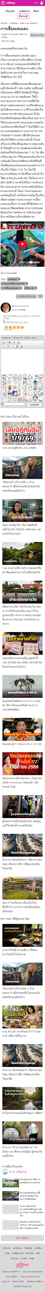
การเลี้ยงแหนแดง (10, 288)
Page (31, 1258)
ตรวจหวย (17, 1248)
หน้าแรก (4, 23)
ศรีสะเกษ (29, 288)
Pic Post (29, 1253)
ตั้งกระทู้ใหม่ (22, 1238)
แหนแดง (12, 279)
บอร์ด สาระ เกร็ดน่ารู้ (28, 23)
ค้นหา (36, 11)
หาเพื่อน (38, 1248)
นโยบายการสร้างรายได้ (30, 1277)
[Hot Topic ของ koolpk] (5, 312)
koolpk (12, 41)
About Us (6, 1282)
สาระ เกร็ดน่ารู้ (17, 1171)
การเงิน (23, 1258)
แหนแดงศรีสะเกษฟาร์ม (13, 283)
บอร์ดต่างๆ (24, 11)
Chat (7, 1253)
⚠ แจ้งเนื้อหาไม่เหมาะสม (26, 296)
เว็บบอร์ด (10, 11)
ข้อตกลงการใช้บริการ (11, 1272)
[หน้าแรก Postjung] (10, 3)
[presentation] (3, 342)
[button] (4, 343)
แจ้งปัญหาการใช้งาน (35, 1282)
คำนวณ (14, 1258)
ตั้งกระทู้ (23, 16)
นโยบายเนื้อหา (12, 1277)
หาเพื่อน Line (18, 1253)
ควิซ (38, 1253)
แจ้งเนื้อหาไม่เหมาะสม (23, 1286)
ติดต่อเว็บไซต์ (18, 1282)
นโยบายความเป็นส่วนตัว (32, 1272)
